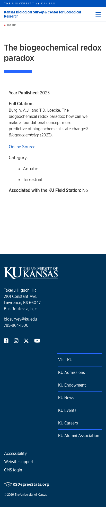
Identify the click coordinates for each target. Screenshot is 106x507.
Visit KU (65, 360)
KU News (66, 397)
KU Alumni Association (78, 435)
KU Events (67, 410)
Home (11, 25)
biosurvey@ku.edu (20, 319)
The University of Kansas (31, 495)
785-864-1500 (16, 325)
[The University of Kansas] (31, 277)
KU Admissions (71, 372)
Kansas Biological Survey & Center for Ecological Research (42, 14)
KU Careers (68, 423)
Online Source (22, 147)
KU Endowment (72, 385)
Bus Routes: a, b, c (20, 309)
